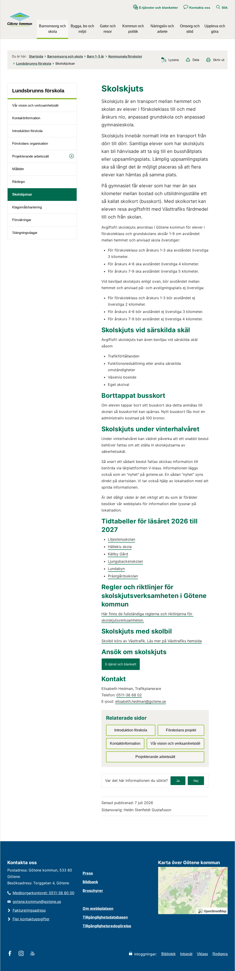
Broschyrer (93, 890)
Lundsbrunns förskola (33, 63)
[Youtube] (33, 954)
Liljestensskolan (121, 539)
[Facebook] (10, 954)
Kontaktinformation (26, 118)
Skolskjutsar (22, 194)
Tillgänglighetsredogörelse (107, 926)
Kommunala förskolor (125, 56)
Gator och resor (108, 28)
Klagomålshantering (27, 207)
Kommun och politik (133, 28)
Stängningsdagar (24, 233)
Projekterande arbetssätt (30, 156)
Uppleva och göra (214, 28)
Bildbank (90, 882)
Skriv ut (218, 60)
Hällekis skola (120, 546)
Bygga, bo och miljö (82, 28)
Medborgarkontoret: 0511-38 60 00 (43, 893)
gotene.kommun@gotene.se (37, 901)
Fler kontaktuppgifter (31, 919)
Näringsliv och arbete (162, 28)
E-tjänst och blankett (122, 664)
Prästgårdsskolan (123, 576)
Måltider (18, 169)
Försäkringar (21, 220)
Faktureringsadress (29, 910)
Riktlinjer (18, 182)
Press (88, 873)
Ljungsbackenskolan (125, 561)
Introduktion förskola (27, 131)
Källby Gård (118, 554)
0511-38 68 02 (129, 695)
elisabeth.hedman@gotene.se (140, 701)
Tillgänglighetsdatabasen (105, 917)
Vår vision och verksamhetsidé (35, 105)
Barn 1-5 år (95, 56)
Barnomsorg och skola (52, 28)
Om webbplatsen (98, 908)
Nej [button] (195, 781)
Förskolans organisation (30, 143)
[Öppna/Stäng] (72, 156)
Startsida (36, 56)
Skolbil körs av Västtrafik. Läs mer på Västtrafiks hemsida (151, 641)
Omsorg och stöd (190, 28)
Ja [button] (178, 781)
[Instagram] (22, 954)
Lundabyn (116, 568)
